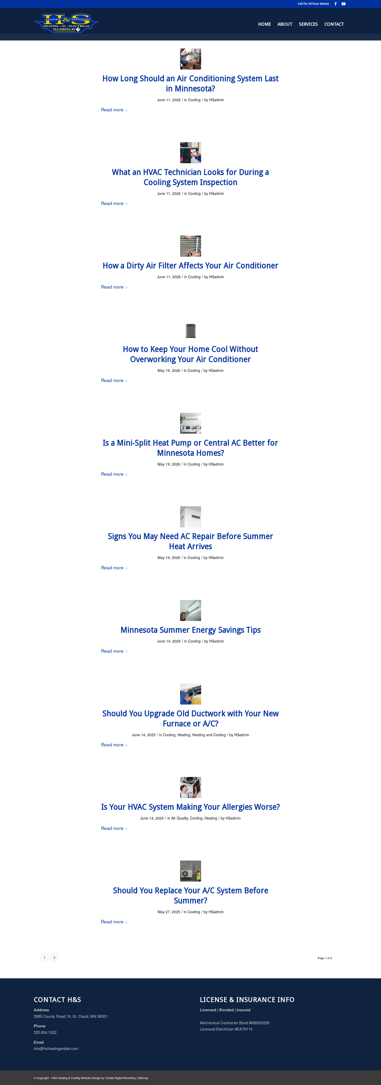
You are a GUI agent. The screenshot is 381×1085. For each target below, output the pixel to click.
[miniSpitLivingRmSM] (190, 423)
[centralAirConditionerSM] (190, 329)
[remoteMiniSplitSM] (190, 610)
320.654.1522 (45, 1032)
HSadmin (216, 99)
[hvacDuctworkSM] (190, 694)
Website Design (91, 1078)
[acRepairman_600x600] (190, 871)
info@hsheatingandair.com (56, 1048)
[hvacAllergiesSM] (190, 787)
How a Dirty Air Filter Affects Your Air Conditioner (190, 265)
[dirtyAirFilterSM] (190, 246)
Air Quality (179, 818)
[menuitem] (264, 24)
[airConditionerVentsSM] (190, 516)
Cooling (194, 99)
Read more (112, 109)
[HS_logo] (66, 24)
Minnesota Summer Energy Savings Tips (191, 629)
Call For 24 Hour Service (313, 3)
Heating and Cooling (209, 734)
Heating (184, 734)
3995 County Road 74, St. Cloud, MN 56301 (71, 1016)
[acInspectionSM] (190, 152)
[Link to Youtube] (343, 4)
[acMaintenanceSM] (190, 59)
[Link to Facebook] (335, 4)
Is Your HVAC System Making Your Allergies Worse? (190, 806)
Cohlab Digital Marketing (120, 1078)
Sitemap (143, 1078)
